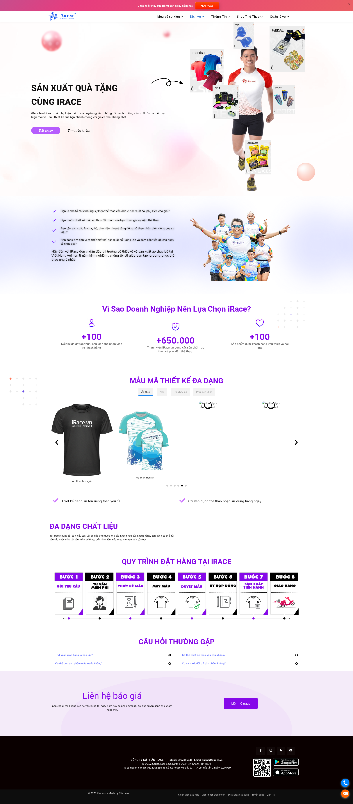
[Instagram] (271, 751)
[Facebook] (260, 751)
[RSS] (281, 751)
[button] (300, 16)
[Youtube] (291, 751)
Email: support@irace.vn (208, 760)
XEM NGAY (207, 5)
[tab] (145, 392)
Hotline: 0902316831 (179, 760)
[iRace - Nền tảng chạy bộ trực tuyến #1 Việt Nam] (62, 16)
